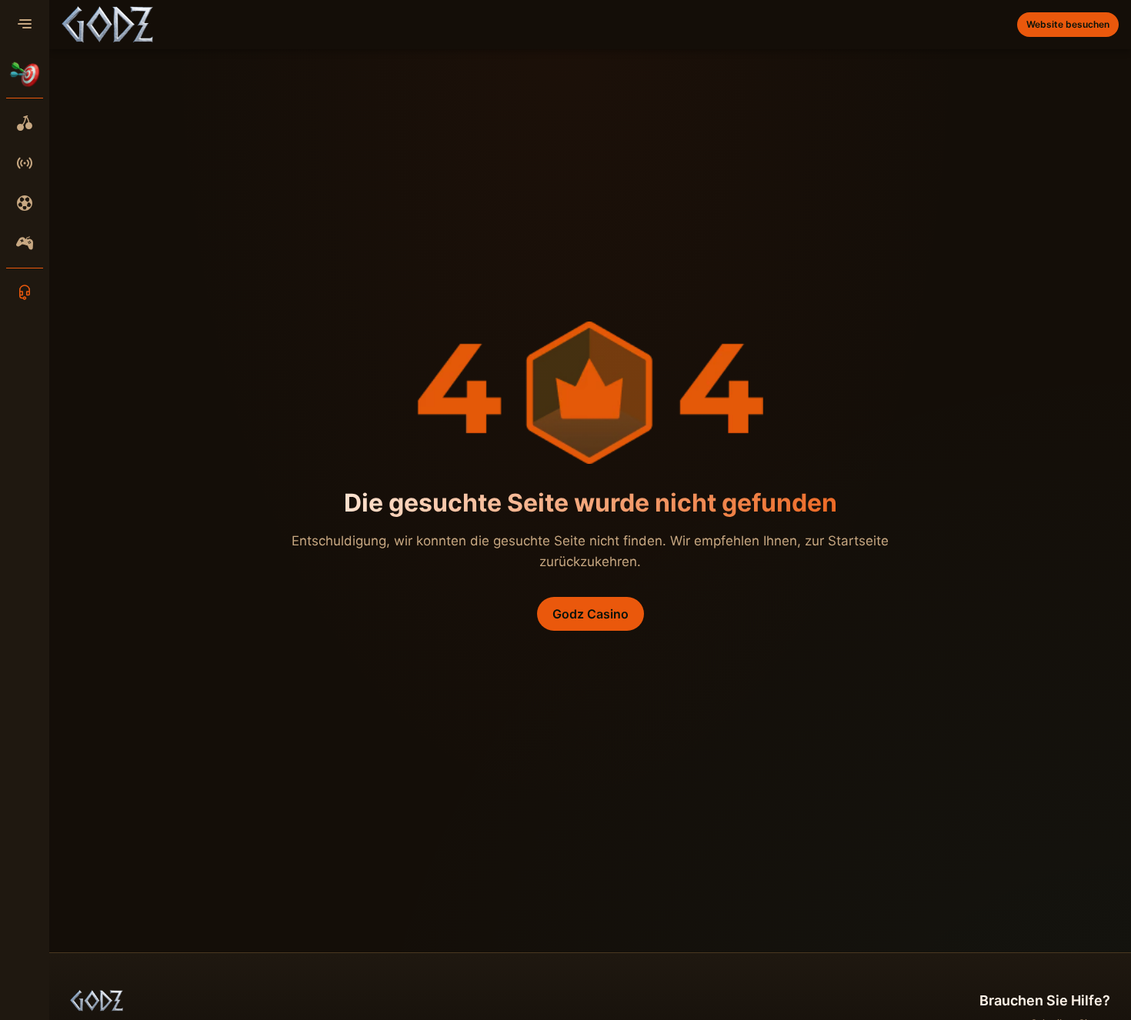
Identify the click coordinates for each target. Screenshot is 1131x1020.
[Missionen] (24, 73)
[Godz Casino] (107, 25)
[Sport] (24, 203)
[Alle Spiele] (24, 123)
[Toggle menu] (24, 24)
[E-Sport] (24, 243)
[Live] (24, 163)
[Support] (24, 292)
